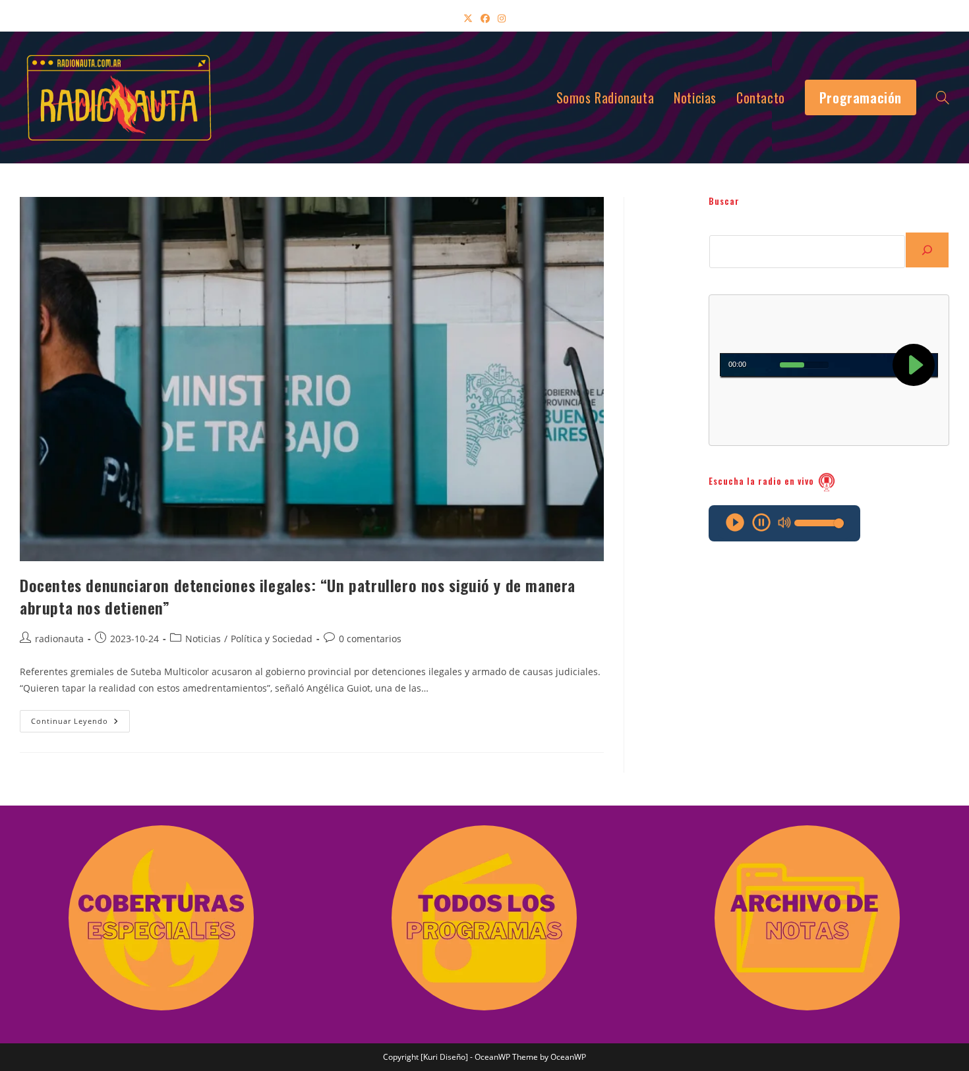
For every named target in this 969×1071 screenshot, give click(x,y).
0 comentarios (370, 638)
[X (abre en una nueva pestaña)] (468, 18)
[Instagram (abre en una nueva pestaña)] (502, 18)
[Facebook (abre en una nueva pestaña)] (485, 18)
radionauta (59, 638)
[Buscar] (927, 250)
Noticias (203, 638)
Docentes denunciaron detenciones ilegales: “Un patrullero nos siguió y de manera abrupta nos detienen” (297, 596)
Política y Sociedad (271, 638)
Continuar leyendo (80, 723)
